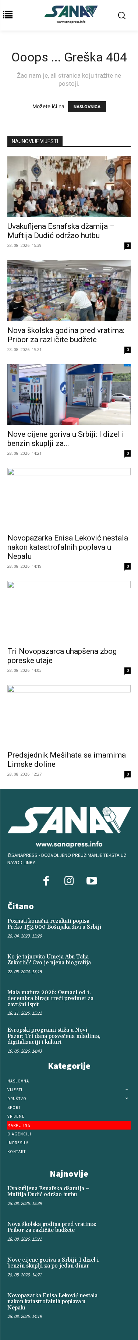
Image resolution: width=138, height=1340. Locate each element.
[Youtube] (92, 881)
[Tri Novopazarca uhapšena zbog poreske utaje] (69, 611)
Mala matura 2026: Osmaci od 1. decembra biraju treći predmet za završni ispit (50, 998)
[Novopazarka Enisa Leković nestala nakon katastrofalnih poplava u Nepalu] (69, 498)
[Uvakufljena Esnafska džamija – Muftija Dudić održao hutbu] (69, 186)
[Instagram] (68, 881)
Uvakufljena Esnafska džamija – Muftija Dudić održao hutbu (61, 231)
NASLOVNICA (87, 106)
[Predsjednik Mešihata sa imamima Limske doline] (69, 715)
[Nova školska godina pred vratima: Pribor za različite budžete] (69, 290)
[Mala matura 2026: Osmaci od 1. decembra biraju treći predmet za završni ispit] (118, 1000)
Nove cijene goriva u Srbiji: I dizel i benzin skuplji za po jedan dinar (53, 1263)
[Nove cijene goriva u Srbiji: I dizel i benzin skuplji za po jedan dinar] (69, 394)
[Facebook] (46, 881)
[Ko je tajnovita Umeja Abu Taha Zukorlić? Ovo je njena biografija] (118, 965)
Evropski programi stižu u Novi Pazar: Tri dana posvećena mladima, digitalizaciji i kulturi (53, 1036)
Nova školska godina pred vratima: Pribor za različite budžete (65, 335)
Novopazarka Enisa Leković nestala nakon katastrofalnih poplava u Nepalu (67, 547)
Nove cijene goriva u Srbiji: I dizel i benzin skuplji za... (65, 439)
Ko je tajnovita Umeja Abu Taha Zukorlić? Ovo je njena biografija (49, 960)
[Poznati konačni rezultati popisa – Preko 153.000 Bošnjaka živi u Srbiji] (118, 929)
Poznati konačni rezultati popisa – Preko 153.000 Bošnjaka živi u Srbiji (54, 924)
